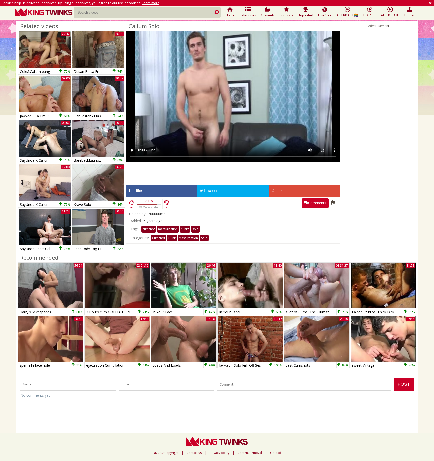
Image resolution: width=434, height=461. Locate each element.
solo (195, 229)
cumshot (149, 229)
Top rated (305, 15)
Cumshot (158, 238)
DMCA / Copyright (165, 452)
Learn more (150, 3)
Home (230, 15)
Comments (317, 202)
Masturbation (188, 238)
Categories (248, 15)
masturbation (168, 229)
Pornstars (286, 15)
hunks (185, 229)
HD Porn (369, 15)
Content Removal (250, 452)
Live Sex (324, 15)
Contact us (194, 452)
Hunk (172, 238)
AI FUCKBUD (390, 15)
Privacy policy (219, 452)
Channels (268, 15)
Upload (409, 15)
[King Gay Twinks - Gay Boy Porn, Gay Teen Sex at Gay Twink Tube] (44, 12)
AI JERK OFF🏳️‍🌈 (347, 15)
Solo (204, 238)
